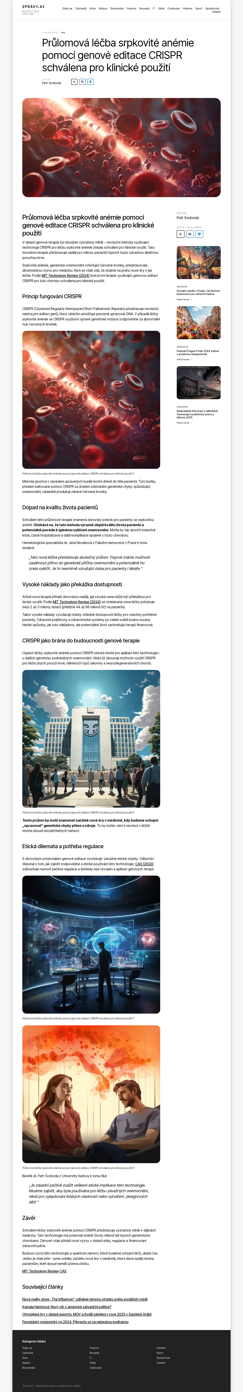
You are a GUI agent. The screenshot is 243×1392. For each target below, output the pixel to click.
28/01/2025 (182, 287)
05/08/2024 (182, 347)
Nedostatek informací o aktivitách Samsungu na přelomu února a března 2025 (197, 414)
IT (154, 8)
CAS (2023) (144, 864)
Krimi (93, 8)
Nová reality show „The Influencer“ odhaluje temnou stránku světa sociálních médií (84, 1299)
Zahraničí (81, 8)
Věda (161, 8)
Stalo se (67, 8)
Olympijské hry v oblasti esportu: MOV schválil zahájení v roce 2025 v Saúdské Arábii (86, 1314)
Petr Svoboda (51, 83)
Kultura (103, 8)
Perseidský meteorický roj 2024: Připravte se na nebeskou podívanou (75, 1322)
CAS (63, 1271)
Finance (131, 8)
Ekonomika (117, 8)
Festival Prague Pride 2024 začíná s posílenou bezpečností (198, 352)
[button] (74, 82)
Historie (187, 8)
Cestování (173, 8)
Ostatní (216, 11)
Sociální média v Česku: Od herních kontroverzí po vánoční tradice (198, 292)
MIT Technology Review (40, 1271)
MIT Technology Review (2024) (65, 275)
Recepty (144, 8)
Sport (198, 8)
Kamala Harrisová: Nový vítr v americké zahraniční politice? (66, 1307)
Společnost (212, 8)
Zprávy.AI (33, 6)
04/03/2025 (182, 407)
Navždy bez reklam (31, 12)
